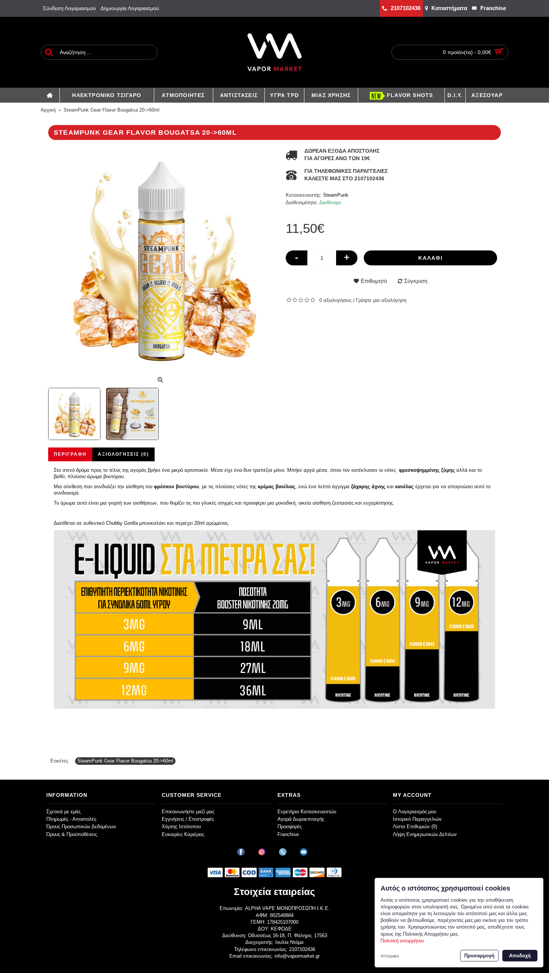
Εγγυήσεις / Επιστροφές (188, 819)
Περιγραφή (70, 454)
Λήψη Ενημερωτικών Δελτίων (425, 834)
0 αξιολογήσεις (335, 300)
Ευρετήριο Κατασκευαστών (306, 811)
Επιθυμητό (374, 281)
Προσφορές (289, 826)
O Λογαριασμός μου (414, 811)
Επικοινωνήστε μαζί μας (188, 811)
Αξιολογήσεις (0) (123, 454)
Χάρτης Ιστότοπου (181, 826)
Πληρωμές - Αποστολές (71, 819)
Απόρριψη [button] (390, 956)
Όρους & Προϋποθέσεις (71, 834)
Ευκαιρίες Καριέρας (183, 834)
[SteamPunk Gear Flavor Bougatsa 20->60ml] (161, 260)
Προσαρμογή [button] (479, 955)
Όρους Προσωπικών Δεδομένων (81, 826)
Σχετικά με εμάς (63, 811)
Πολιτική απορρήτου (402, 941)
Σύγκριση (415, 281)
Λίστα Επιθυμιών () (415, 826)
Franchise (288, 834)
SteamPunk (335, 195)
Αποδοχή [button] (520, 955)
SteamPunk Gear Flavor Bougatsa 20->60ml (125, 761)
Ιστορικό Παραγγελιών (417, 819)
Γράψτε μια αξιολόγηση (381, 300)
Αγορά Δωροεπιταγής (300, 819)
